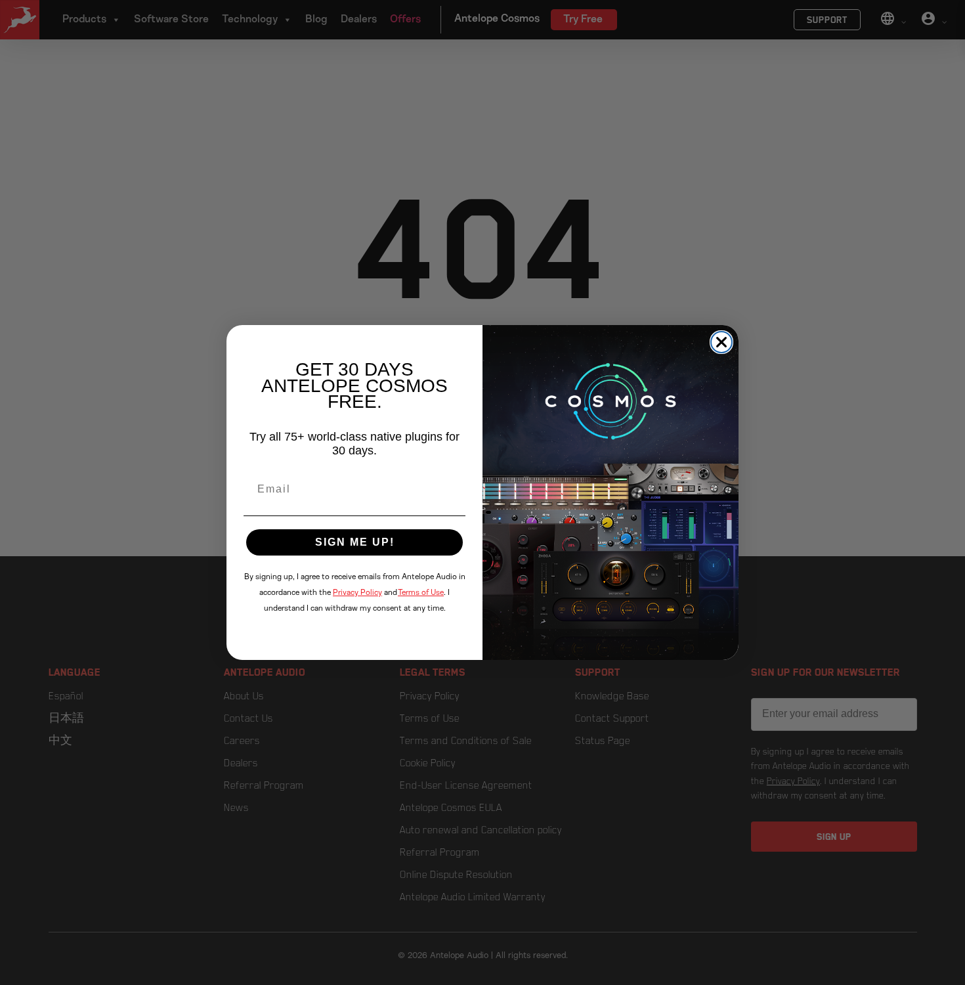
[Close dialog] (721, 342)
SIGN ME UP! (355, 542)
